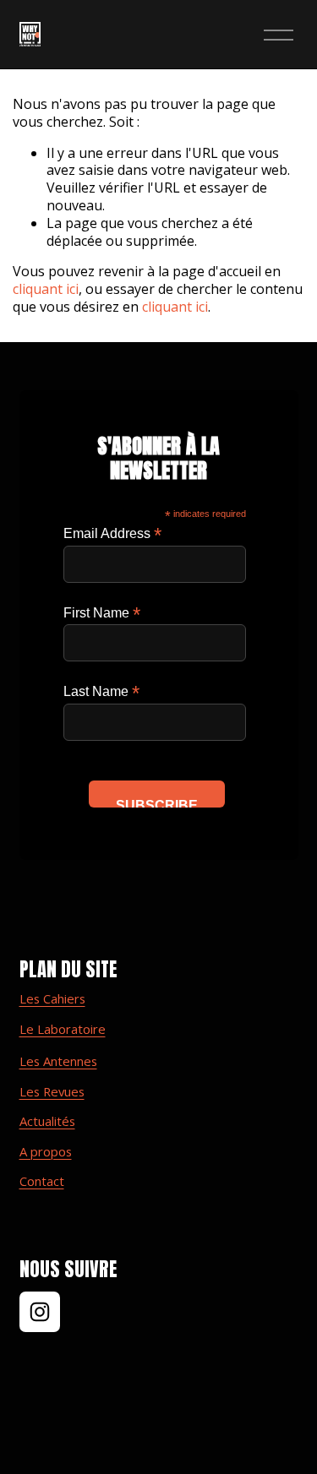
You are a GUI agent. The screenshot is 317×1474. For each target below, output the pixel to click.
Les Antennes (58, 1061)
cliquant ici (46, 289)
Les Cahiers (52, 999)
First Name (101, 613)
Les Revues (52, 1092)
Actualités (47, 1121)
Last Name (101, 691)
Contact (41, 1181)
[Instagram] (39, 1312)
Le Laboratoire (62, 1029)
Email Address (112, 533)
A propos (45, 1152)
